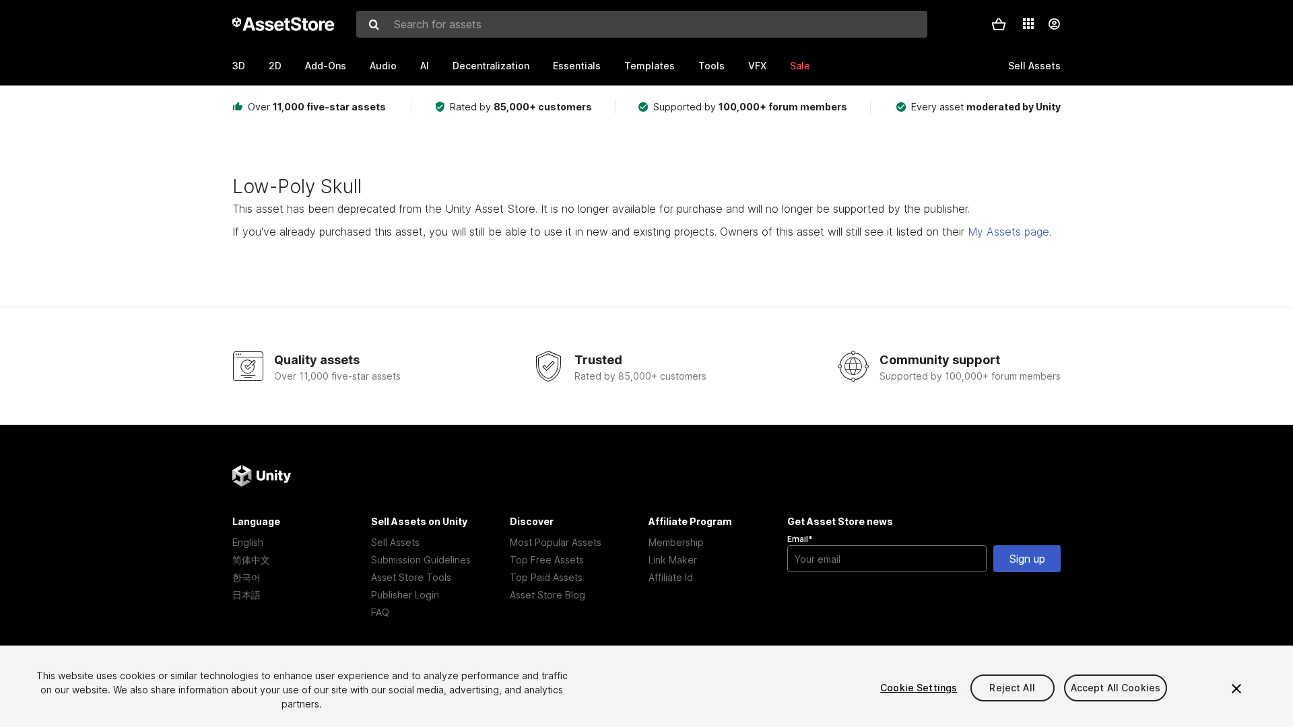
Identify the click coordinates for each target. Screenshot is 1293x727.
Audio (383, 65)
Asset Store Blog (547, 594)
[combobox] (641, 24)
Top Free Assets (547, 559)
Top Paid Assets (546, 577)
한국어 (246, 577)
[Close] (1236, 688)
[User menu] (1054, 24)
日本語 (246, 594)
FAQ (380, 612)
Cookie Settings (918, 687)
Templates (649, 65)
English (247, 542)
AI (424, 65)
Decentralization (491, 65)
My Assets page (1008, 231)
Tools (711, 65)
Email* (800, 539)
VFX (757, 65)
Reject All (1011, 687)
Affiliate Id (671, 577)
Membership (676, 542)
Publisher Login (405, 594)
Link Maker (673, 559)
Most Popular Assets (555, 542)
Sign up (1027, 558)
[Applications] (1028, 23)
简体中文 (251, 559)
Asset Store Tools (411, 577)
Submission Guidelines (421, 559)
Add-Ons (325, 65)
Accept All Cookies (1116, 687)
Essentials (577, 65)
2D (275, 65)
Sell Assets (395, 542)
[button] (999, 24)
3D (238, 65)
